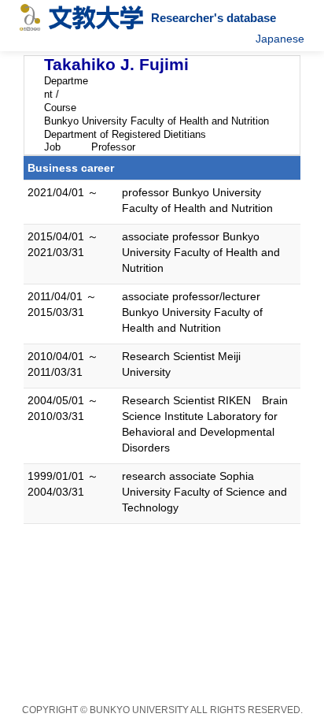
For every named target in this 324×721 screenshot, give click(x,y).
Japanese (280, 38)
